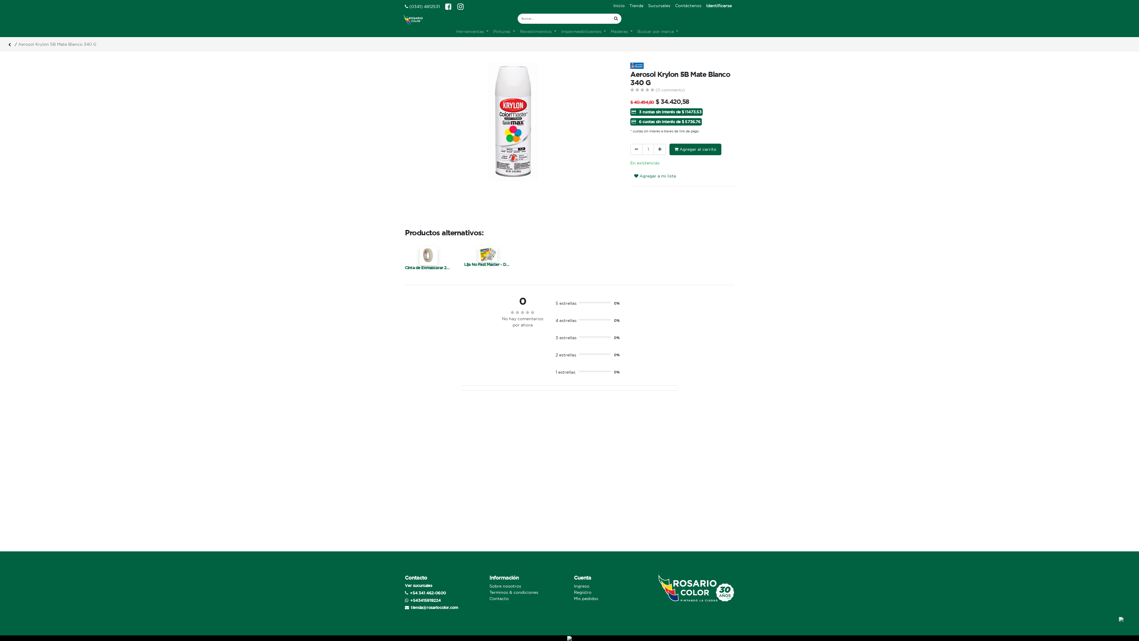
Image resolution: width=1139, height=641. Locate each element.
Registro (582, 592)
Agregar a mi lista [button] (657, 176)
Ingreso (581, 586)
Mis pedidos (586, 598)
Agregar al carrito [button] (697, 149)
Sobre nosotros (505, 586)
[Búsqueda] (615, 19)
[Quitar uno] (636, 149)
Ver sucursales (418, 585)
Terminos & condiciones (513, 592)
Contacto (499, 598)
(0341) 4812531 (424, 6)
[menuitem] (619, 5)
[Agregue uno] (660, 149)
